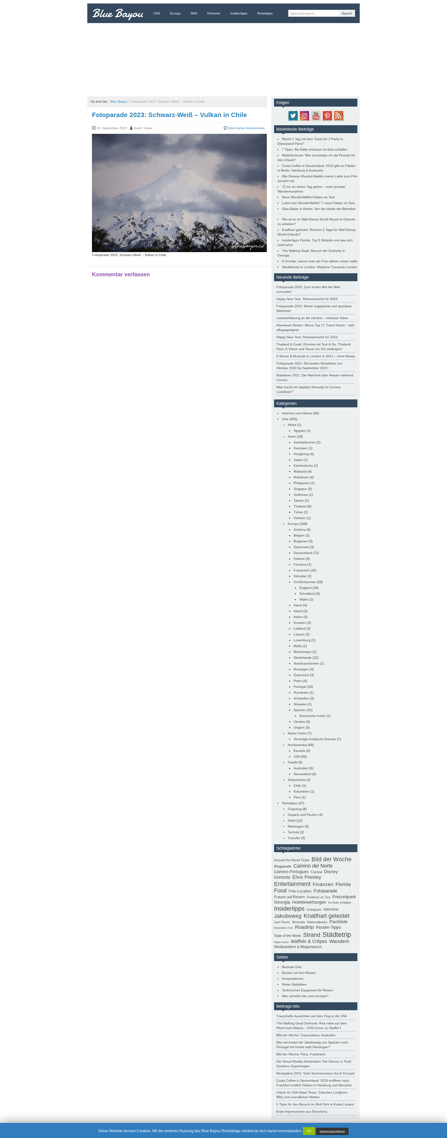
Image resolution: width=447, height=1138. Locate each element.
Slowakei (300, 704)
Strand (311, 935)
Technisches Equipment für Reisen (307, 990)
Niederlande (303, 657)
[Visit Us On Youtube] (316, 115)
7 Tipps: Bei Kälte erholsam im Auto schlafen (314, 149)
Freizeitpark (344, 896)
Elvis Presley (306, 877)
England (305, 588)
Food (280, 891)
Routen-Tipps (328, 927)
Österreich (301, 675)
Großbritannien (305, 582)
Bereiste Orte (291, 967)
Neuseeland (302, 774)
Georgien (300, 448)
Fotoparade (325, 890)
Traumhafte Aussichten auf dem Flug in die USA (311, 1016)
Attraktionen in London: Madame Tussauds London (319, 267)
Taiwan (299, 500)
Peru (297, 797)
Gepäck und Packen (303, 815)
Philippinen (302, 483)
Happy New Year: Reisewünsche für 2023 (307, 299)
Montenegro (303, 652)
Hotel (291, 820)
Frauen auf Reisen (289, 897)
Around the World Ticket (291, 860)
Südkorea (301, 494)
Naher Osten (297, 733)
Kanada (299, 751)
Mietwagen (296, 826)
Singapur (300, 489)
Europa (175, 13)
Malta (298, 646)
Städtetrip (336, 934)
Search (347, 13)
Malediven (301, 477)
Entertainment (292, 884)
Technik (293, 832)
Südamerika (296, 780)
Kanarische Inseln (312, 716)
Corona (316, 872)
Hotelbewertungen (309, 902)
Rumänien (301, 692)
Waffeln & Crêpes (309, 941)
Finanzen (323, 884)
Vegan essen (281, 942)
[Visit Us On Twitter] (293, 115)
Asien (292, 436)
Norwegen (301, 669)
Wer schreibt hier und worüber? (305, 996)
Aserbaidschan (304, 442)
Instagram (314, 909)
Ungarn (299, 727)
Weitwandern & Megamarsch (298, 947)
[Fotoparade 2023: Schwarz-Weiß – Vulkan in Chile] (179, 193)
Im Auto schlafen (339, 902)
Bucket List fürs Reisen (299, 973)
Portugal (300, 687)
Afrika (292, 425)
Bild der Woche (332, 859)
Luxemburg (302, 640)
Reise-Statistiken (294, 984)
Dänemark (301, 547)
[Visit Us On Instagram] (304, 115)
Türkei (298, 512)
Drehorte (213, 13)
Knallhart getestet (326, 915)
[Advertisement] (223, 58)
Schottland (307, 593)
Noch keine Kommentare (246, 128)
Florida (343, 884)
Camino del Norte (313, 866)
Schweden (301, 698)
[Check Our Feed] (338, 115)
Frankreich (301, 570)
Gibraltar (300, 576)
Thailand (300, 506)
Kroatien (300, 623)
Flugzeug (294, 809)
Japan (298, 460)
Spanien (300, 710)
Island (298, 611)
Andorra (299, 529)
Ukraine (299, 721)
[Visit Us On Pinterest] (327, 115)
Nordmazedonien (306, 663)
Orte (285, 419)
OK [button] (309, 1131)
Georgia (282, 902)
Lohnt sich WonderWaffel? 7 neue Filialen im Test (318, 203)
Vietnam (300, 518)
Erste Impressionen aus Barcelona (301, 1111)
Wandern (339, 941)
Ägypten (300, 430)
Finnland (300, 564)
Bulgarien (301, 541)
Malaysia (300, 471)
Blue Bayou (117, 13)
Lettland (299, 628)
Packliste (338, 921)
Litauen (299, 634)
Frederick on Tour (318, 897)
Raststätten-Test (283, 927)
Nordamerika (297, 745)
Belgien (299, 535)
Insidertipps (238, 13)
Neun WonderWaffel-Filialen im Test (308, 197)
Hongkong (301, 454)
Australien (301, 768)
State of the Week (287, 936)
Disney (331, 871)
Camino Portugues (291, 871)
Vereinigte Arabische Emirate (315, 739)
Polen (298, 681)
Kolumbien (301, 791)
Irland (298, 605)
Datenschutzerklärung (332, 1131)
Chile (297, 785)
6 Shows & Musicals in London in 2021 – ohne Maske (315, 356)
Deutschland (303, 553)
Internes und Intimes (297, 413)
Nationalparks (317, 922)
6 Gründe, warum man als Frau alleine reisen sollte (319, 261)
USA (156, 13)
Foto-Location (300, 891)
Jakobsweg (287, 916)
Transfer (294, 838)
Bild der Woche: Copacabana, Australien (306, 1035)
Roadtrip (304, 927)
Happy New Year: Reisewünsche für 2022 (307, 337)
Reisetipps (265, 13)
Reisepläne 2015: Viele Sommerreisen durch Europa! (315, 1073)
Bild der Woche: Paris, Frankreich (301, 1054)
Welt (194, 13)
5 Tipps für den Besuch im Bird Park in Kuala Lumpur (315, 1104)
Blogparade (282, 866)
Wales (303, 599)
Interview (331, 909)
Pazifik (292, 762)
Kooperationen (293, 978)
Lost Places (282, 922)
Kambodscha (303, 465)
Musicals (298, 922)
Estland (299, 559)
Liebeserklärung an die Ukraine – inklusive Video (312, 318)
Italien (298, 617)
